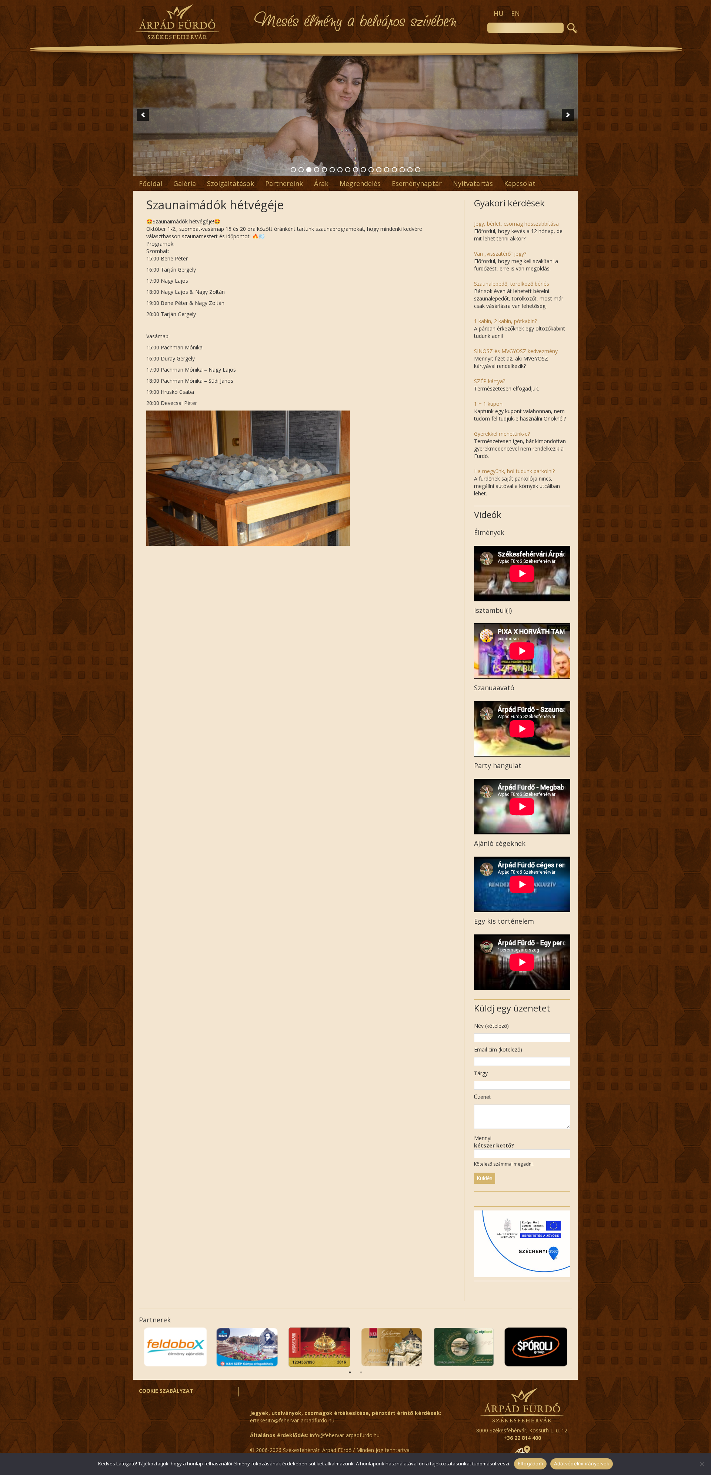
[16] (410, 169)
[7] (340, 169)
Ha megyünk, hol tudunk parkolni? (514, 471)
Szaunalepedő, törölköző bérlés (511, 283)
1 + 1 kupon (488, 403)
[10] (363, 169)
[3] (308, 169)
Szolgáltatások (230, 183)
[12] (378, 169)
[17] (417, 169)
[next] (568, 115)
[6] (332, 169)
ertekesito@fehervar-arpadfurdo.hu (292, 1420)
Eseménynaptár (417, 183)
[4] (316, 169)
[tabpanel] (536, 1347)
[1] (293, 169)
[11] (371, 169)
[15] (402, 169)
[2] (301, 169)
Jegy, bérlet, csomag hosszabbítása (516, 223)
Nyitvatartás (473, 183)
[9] (355, 169)
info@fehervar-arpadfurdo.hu (345, 1435)
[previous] (143, 115)
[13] (386, 169)
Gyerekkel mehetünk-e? (502, 433)
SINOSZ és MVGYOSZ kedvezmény (516, 351)
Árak (321, 183)
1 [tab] (350, 1372)
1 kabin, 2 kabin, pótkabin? (505, 321)
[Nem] (701, 1464)
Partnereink (284, 183)
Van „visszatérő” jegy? (500, 253)
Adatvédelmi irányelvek (582, 1463)
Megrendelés (360, 183)
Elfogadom (530, 1463)
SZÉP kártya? (489, 381)
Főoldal (150, 183)
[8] (347, 169)
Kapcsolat (519, 183)
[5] (324, 169)
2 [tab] (361, 1372)
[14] (394, 169)
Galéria (184, 183)
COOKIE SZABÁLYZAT (166, 1390)
